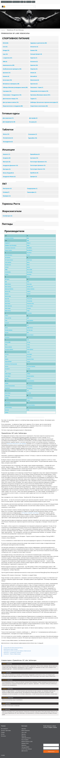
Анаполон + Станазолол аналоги (12, 652)
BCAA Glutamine (26, 730)
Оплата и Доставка (6, 730)
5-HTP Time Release (27, 749)
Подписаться (51, 751)
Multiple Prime (25, 743)
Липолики (28, 1)
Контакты (3, 736)
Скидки (3, 732)
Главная (3, 725)
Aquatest (24, 728)
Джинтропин (25, 750)
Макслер (24, 736)
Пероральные (16, 1)
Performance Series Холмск (11, 649)
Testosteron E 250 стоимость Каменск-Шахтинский (17, 650)
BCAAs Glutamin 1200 (27, 741)
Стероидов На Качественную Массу (13, 647)
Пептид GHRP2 (25, 747)
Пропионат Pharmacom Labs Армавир (16, 443)
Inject (22, 1)
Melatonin (24, 745)
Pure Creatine (25, 739)
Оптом (2, 734)
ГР (24, 1)
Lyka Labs (24, 732)
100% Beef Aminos (26, 737)
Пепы (33, 1)
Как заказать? (4, 728)
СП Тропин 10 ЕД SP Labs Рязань (30, 513)
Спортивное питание (6, 1)
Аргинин (24, 734)
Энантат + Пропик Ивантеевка (12, 654)
